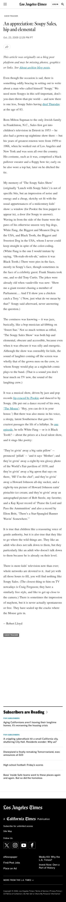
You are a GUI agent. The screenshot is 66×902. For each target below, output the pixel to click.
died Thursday (51, 104)
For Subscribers (11, 718)
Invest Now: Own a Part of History (49, 866)
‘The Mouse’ (11, 408)
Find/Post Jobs (11, 863)
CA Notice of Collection (12, 894)
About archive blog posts (34, 67)
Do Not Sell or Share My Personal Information (42, 894)
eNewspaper (10, 857)
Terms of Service (41, 891)
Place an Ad (10, 868)
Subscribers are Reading (23, 711)
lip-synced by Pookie (26, 398)
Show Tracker (11, 16)
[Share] (6, 46)
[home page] (33, 4)
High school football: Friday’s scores (23, 765)
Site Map (7, 831)
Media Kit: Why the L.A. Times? (49, 858)
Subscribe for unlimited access (18, 826)
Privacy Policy (55, 891)
